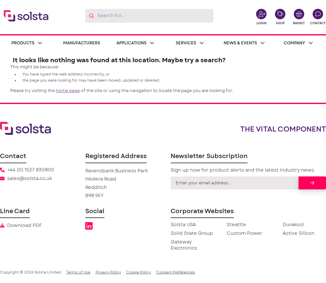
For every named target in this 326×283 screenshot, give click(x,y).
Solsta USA (183, 225)
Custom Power (244, 233)
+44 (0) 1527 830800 (30, 170)
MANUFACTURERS (81, 43)
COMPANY (294, 43)
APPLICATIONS (131, 43)
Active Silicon (299, 233)
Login (261, 23)
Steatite (236, 225)
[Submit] (91, 16)
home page (68, 91)
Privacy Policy (108, 272)
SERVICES (186, 43)
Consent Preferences (175, 272)
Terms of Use (78, 272)
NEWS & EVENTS (240, 43)
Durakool (293, 225)
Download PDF (24, 225)
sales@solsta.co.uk (29, 178)
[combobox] (149, 16)
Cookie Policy (138, 272)
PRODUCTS (22, 43)
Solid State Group (192, 233)
